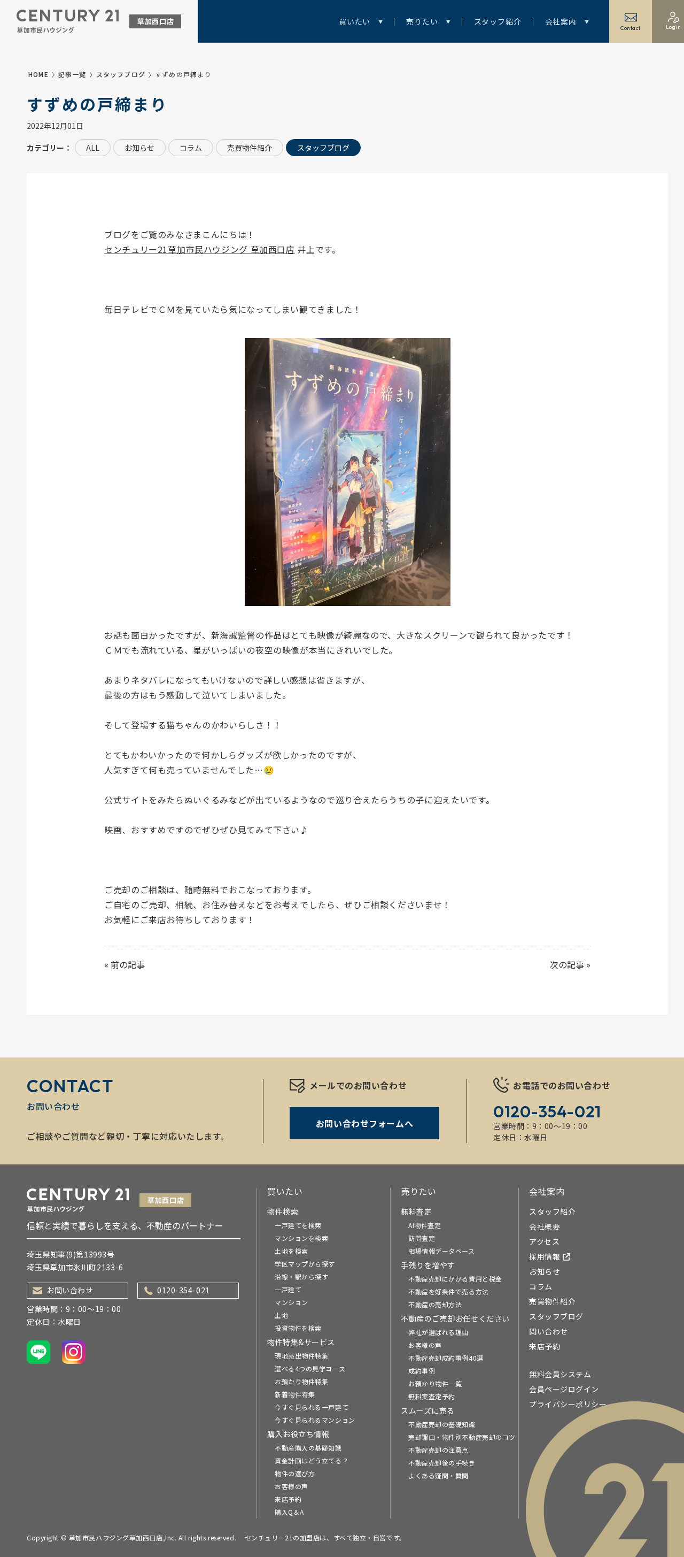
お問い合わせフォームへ (364, 1123)
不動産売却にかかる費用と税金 (455, 1278)
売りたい (422, 21)
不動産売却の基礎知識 (442, 1424)
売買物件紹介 (249, 147)
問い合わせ (548, 1331)
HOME (38, 74)
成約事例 (421, 1370)
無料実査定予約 (431, 1396)
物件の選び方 (295, 1473)
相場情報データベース (441, 1250)
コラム (191, 147)
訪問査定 (421, 1237)
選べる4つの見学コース (310, 1368)
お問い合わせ (69, 1290)
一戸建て (288, 1289)
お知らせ (139, 147)
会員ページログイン (564, 1389)
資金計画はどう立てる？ (311, 1460)
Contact (630, 28)
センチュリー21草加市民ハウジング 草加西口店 (199, 249)
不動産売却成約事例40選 (446, 1357)
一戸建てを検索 (298, 1225)
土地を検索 (291, 1250)
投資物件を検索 (298, 1327)
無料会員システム (560, 1374)
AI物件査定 (424, 1225)
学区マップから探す (305, 1263)
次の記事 (567, 964)
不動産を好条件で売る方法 (448, 1291)
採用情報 (544, 1256)
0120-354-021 (183, 1290)
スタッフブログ (120, 74)
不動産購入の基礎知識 (308, 1447)
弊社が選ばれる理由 (438, 1332)
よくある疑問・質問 (438, 1475)
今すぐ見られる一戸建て (311, 1407)
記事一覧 (72, 74)
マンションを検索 (301, 1237)
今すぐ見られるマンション (315, 1419)
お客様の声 (291, 1486)
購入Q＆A (289, 1511)
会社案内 (561, 21)
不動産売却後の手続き (442, 1462)
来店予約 (288, 1499)
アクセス (544, 1241)
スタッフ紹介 (498, 21)
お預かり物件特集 (301, 1381)
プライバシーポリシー (568, 1404)
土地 (281, 1315)
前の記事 (128, 964)
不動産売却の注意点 (438, 1449)
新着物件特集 (295, 1394)
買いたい (354, 21)
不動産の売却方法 (435, 1304)
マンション (291, 1302)
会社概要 (544, 1226)
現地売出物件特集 (301, 1355)
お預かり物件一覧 (435, 1383)
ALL (92, 147)
